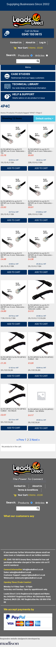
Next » (36, 440)
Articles (40, 56)
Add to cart (13, 168)
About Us (30, 42)
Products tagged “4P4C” (25, 113)
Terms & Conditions (28, 490)
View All (49, 447)
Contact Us (16, 42)
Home (3, 113)
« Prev (20, 440)
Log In (42, 42)
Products (24, 56)
